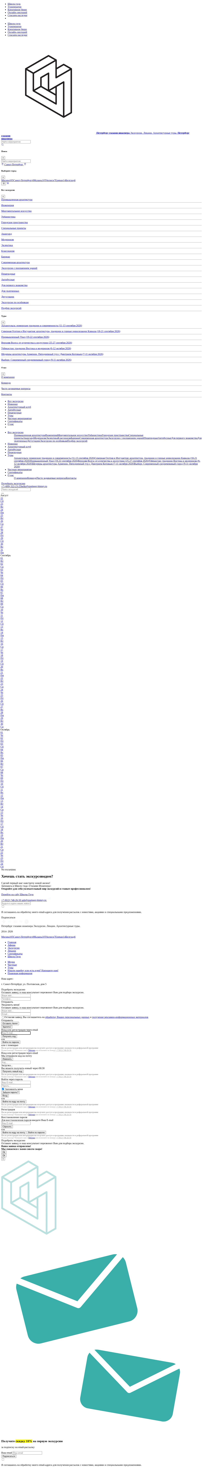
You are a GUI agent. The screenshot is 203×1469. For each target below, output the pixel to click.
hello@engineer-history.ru (34, 486)
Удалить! (7, 1027)
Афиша (11, 945)
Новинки (13, 404)
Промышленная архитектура (16, 199)
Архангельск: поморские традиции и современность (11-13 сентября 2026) (41, 325)
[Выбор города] (25, 164)
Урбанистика (8, 216)
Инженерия (7, 205)
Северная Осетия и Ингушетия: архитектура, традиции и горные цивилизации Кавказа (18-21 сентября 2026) (60, 331)
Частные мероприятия (20, 418)
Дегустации (7, 296)
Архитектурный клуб (19, 407)
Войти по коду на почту (14, 1101)
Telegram (31, 1050)
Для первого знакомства (14, 285)
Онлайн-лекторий (17, 12)
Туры (10, 415)
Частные (12, 964)
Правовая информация (20, 973)
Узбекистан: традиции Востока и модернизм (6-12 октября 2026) (36, 348)
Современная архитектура (15, 262)
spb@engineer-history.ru (34, 900)
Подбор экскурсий (11, 308)
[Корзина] (8, 183)
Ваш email (7, 1452)
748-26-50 (11, 900)
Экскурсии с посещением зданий (19, 268)
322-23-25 (11, 486)
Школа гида (14, 4)
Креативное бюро (17, 9)
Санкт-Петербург (24, 180)
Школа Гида (14, 956)
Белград (70, 180)
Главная (12, 942)
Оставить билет (10, 1023)
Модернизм (7, 239)
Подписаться (9, 1456)
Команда (6, 382)
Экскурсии (14, 948)
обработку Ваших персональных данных (67, 1017)
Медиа (11, 962)
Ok (4, 1152)
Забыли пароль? (10, 1092)
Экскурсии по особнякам (15, 302)
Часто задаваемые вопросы (15, 388)
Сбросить (7, 1126)
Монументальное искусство (16, 211)
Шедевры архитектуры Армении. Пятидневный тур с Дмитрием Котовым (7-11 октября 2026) (52, 354)
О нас (11, 424)
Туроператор (14, 6)
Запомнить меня (14, 1089)
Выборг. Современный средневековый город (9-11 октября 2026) (36, 359)
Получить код (9, 1036)
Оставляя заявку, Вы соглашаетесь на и (76, 1017)
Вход (5, 1095)
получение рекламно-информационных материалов (120, 1017)
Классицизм (7, 251)
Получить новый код (12, 1071)
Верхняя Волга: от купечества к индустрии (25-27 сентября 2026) (36, 342)
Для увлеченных (10, 291)
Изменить (7, 1059)
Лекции (12, 950)
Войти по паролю (11, 1042)
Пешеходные (8, 273)
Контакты (6, 394)
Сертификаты (15, 421)
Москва (7, 180)
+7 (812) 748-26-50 (63, 1050)
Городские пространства (14, 222)
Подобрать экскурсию (13, 483)
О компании (8, 377)
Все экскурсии (15, 401)
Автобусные (8, 279)
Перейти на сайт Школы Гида (17, 894)
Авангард (6, 233)
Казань (40, 180)
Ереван (60, 180)
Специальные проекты (13, 228)
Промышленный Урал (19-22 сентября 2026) (25, 337)
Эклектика (7, 245)
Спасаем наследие (17, 15)
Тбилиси (50, 180)
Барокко (5, 256)
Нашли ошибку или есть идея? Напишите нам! (33, 970)
